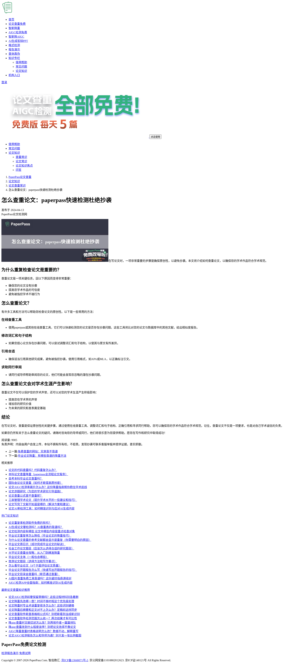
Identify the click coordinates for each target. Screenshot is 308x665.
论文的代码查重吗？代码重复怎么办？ (33, 470)
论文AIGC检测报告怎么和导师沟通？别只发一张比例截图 (45, 635)
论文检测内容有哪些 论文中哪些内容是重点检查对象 (42, 531)
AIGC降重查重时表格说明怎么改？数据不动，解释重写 (43, 631)
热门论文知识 (10, 515)
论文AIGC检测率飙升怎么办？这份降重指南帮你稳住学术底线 (48, 487)
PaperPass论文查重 (20, 177)
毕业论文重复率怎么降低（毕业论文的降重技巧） (40, 535)
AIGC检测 (18, 32)
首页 (11, 19)
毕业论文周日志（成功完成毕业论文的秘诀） (37, 544)
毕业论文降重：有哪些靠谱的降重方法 (42, 455)
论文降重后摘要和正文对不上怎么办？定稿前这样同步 (43, 609)
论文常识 (21, 161)
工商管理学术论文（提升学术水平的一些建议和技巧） (43, 499)
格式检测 (14, 45)
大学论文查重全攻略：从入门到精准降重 (34, 552)
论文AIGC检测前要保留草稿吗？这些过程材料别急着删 (43, 596)
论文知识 (21, 70)
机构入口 (14, 75)
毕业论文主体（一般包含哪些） (28, 557)
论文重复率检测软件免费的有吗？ (30, 522)
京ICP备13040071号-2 (74, 660)
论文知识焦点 (24, 165)
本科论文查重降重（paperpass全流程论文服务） (38, 474)
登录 (4, 82)
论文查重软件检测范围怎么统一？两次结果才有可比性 (43, 618)
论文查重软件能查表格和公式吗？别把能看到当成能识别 (44, 614)
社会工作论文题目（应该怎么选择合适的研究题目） (41, 548)
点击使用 (155, 137)
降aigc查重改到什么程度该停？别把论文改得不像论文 (42, 626)
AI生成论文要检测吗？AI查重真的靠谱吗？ (36, 527)
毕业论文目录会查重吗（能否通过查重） (34, 574)
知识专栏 (14, 58)
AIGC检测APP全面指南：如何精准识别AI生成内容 (41, 582)
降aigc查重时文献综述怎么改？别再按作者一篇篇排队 (42, 622)
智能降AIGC (16, 36)
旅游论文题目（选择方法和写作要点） (33, 561)
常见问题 (21, 66)
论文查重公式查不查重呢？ (26, 495)
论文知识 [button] (14, 152)
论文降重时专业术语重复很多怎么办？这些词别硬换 (41, 605)
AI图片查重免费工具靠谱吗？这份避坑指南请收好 (40, 578)
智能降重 (14, 28)
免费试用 (25, 653)
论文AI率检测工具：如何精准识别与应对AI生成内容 (42, 508)
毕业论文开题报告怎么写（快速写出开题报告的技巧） (43, 569)
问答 (18, 169)
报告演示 (14, 49)
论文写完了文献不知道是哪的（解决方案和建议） (40, 504)
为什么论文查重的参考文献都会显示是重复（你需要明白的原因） (50, 539)
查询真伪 (14, 53)
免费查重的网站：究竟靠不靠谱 (38, 451)
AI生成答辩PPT (18, 40)
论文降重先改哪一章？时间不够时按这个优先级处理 (41, 601)
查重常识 (21, 157)
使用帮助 (21, 62)
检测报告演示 (10, 653)
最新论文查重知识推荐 (15, 589)
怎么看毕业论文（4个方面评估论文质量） (35, 565)
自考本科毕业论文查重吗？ (26, 478)
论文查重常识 (17, 185)
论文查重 (17, 23)
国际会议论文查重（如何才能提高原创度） (36, 482)
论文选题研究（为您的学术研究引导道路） (36, 491)
